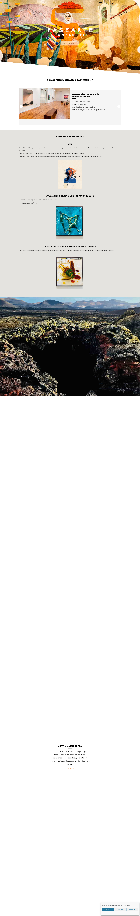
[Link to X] (106, 3)
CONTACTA (114, 122)
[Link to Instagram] (110, 3)
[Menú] (100, 3)
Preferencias (132, 909)
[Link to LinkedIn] (108, 3)
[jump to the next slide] (118, 106)
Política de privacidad (124, 913)
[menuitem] (100, 3)
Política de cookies (115, 913)
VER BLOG (70, 769)
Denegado (120, 909)
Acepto (108, 909)
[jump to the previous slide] (21, 106)
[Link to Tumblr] (113, 3)
